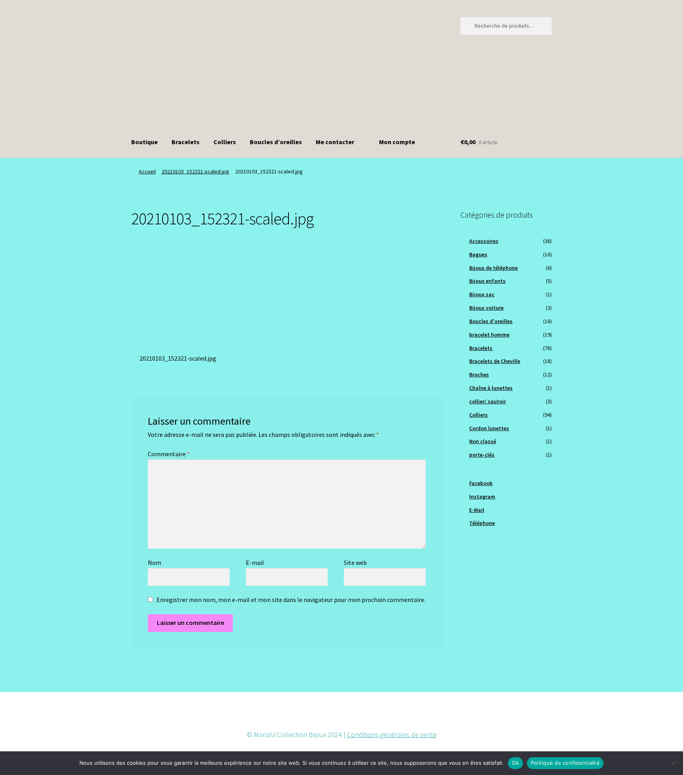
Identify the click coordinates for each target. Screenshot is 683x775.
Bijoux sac (481, 294)
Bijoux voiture (486, 307)
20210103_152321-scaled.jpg (195, 171)
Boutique (144, 142)
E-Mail (476, 510)
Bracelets (186, 142)
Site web (355, 562)
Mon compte (397, 142)
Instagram (482, 496)
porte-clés (481, 454)
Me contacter (335, 142)
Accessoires (483, 241)
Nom (154, 562)
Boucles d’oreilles (276, 142)
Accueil (147, 171)
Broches (479, 374)
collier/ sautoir (487, 401)
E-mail (255, 562)
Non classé (482, 441)
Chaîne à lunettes (491, 387)
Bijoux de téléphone (493, 267)
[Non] (673, 763)
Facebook (480, 483)
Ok (515, 763)
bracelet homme (489, 334)
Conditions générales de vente (392, 734)
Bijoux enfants (487, 280)
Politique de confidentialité (565, 763)
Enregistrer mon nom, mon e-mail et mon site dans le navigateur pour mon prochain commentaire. (291, 600)
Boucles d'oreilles (491, 321)
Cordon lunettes (489, 428)
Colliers (224, 142)
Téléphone (482, 523)
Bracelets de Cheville (494, 361)
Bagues (478, 254)
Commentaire (169, 454)
